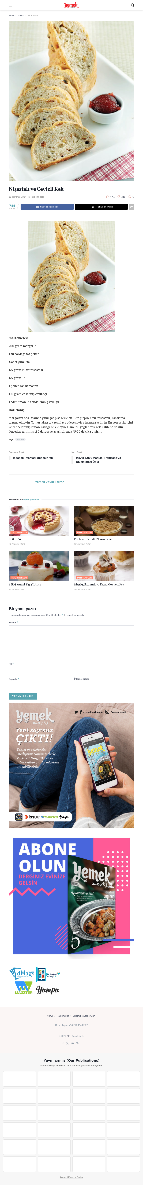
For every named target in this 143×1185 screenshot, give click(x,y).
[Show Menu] (10, 5)
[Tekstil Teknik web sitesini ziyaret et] (54, 1113)
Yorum (13, 622)
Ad (11, 663)
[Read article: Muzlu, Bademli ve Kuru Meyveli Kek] (104, 566)
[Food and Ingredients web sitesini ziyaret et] (88, 1096)
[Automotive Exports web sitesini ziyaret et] (54, 1164)
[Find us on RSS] (77, 1044)
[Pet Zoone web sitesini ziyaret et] (123, 1164)
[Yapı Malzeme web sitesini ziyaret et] (19, 1164)
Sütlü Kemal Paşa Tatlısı (25, 584)
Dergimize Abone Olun (84, 1016)
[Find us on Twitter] (67, 1044)
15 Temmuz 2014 (17, 196)
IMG (68, 1036)
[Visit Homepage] (71, 5)
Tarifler (20, 15)
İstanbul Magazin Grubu (71, 1177)
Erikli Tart (16, 539)
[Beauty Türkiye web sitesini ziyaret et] (19, 1079)
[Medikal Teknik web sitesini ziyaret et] (123, 1079)
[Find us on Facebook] (63, 1044)
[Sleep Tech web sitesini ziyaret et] (19, 1130)
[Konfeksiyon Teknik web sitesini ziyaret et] (88, 1113)
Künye (50, 1016)
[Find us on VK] (72, 1044)
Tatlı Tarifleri (32, 15)
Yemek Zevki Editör (49, 482)
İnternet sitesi (81, 679)
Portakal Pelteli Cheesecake (92, 539)
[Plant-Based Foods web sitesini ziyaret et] (123, 1096)
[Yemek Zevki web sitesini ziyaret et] (19, 1096)
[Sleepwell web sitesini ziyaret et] (123, 1113)
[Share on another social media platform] (131, 207)
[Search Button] (132, 5)
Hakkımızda (63, 1016)
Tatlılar (20, 439)
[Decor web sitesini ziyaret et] (54, 1130)
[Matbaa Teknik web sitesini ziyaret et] (123, 1147)
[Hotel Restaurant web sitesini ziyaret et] (54, 1096)
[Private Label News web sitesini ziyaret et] (54, 1079)
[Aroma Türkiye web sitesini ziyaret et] (19, 1113)
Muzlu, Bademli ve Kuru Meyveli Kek (99, 584)
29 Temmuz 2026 (82, 544)
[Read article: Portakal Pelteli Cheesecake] (104, 521)
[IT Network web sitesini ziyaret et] (88, 1147)
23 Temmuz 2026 (17, 589)
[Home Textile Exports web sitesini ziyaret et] (88, 1130)
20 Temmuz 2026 (82, 589)
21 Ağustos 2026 (17, 544)
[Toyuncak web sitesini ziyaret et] (19, 1147)
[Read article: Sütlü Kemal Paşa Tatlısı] (39, 566)
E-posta (14, 679)
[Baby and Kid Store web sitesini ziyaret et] (54, 1147)
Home (11, 15)
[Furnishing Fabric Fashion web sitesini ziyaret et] (123, 1130)
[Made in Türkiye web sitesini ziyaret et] (88, 1164)
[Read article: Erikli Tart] (39, 521)
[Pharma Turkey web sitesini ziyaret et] (88, 1079)
